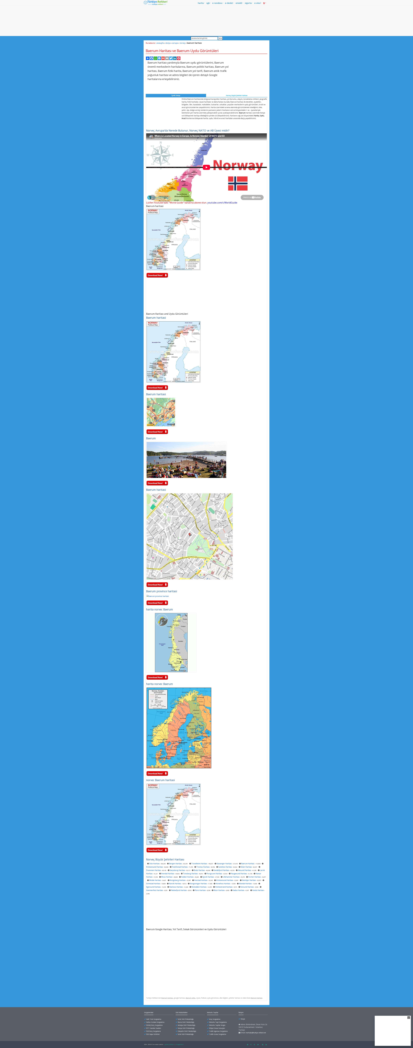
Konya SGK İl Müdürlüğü (186, 1028)
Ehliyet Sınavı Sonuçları (217, 1028)
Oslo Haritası (154, 863)
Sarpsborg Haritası (177, 870)
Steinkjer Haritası (249, 880)
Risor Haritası (219, 890)
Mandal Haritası (245, 883)
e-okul (257, 3)
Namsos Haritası (176, 887)
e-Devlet (229, 3)
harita (201, 3)
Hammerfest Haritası (154, 890)
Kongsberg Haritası (178, 880)
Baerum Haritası (247, 863)
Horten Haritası (254, 877)
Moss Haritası (166, 877)
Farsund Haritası (247, 887)
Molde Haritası (155, 880)
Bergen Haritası (175, 863)
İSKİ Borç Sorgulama (153, 1031)
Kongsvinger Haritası (198, 883)
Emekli (239, 3)
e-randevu (217, 3)
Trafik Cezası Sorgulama (217, 1034)
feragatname (180, 1044)
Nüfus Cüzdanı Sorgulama (155, 1022)
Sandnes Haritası (225, 867)
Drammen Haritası (153, 870)
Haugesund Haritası (239, 873)
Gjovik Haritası (208, 877)
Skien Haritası (246, 867)
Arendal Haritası (167, 873)
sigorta (248, 3)
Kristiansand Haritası (154, 867)
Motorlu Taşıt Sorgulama (218, 1022)
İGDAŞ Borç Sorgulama (154, 1025)
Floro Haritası (200, 890)
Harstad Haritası (200, 880)
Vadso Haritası (238, 890)
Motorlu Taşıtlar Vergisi (217, 1025)
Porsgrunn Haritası (214, 873)
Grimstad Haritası (153, 883)
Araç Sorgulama (214, 1019)
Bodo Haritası (199, 870)
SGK (208, 3)
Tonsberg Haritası (190, 873)
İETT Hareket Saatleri (153, 1028)
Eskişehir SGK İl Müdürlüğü (187, 1031)
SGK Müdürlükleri (181, 1012)
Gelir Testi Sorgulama (153, 1019)
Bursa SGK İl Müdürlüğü (186, 1022)
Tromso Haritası (203, 867)
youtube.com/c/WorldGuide (222, 202)
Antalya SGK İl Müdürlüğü (186, 1025)
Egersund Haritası (153, 887)
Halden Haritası (187, 877)
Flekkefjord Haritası (179, 890)
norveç (182, 43)
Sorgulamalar (148, 1012)
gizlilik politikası (169, 1044)
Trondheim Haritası (199, 863)
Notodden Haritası (199, 887)
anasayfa (160, 43)
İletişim (241, 1012)
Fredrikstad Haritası (180, 867)
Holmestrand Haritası (224, 887)
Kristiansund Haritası (224, 880)
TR (264, 3)
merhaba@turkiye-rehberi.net (256, 1033)
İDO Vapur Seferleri (153, 1034)
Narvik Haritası (175, 883)
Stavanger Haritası (224, 863)
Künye (243, 1019)
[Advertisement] (206, 21)
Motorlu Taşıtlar (212, 1012)
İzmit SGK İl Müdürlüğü (186, 1019)
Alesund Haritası (244, 870)
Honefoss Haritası (223, 883)
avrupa (175, 43)
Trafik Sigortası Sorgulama (218, 1031)
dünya (168, 43)
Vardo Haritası (258, 890)
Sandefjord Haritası (221, 870)
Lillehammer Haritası (231, 877)
